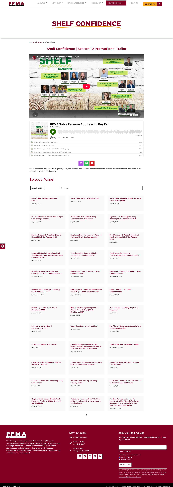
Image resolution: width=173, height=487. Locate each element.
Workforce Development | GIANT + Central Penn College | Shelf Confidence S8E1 (84, 310)
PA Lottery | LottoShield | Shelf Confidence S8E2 (44, 309)
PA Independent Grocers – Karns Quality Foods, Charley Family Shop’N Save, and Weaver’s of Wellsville (85, 346)
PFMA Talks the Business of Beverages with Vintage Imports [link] (47, 218)
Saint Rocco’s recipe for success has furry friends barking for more (85, 473)
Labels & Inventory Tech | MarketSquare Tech (41, 327)
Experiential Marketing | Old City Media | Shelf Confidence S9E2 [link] (83, 254)
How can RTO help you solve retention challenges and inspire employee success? (125, 419)
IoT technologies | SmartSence (43, 344)
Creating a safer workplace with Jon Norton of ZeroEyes (46, 364)
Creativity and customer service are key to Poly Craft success (85, 455)
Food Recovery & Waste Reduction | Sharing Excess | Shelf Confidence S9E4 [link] (124, 237)
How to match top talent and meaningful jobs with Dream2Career (125, 455)
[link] (2, 246)
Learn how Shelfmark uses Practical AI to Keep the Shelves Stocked (125, 382)
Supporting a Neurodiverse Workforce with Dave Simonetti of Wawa (86, 364)
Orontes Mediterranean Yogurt (44, 417)
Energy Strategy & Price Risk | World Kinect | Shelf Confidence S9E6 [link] (46, 236)
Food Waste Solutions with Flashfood (46, 435)
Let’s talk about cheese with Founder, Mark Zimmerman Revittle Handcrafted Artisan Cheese (125, 437)
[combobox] (37, 188)
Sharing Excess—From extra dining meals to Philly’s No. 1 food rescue (45, 473)
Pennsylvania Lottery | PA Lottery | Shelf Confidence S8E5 (45, 291)
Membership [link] (96, 3)
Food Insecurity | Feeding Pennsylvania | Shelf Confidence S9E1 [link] (125, 254)
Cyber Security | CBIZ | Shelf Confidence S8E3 (121, 291)
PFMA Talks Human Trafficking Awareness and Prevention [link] (83, 218)
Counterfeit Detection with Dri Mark (85, 435)
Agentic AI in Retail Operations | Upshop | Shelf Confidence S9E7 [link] (123, 218)
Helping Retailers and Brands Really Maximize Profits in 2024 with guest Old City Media (46, 401)
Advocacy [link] (56, 3)
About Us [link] (41, 3)
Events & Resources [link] (76, 3)
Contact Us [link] (133, 3)
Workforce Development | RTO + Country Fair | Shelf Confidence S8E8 (46, 272)
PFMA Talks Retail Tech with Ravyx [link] (84, 198)
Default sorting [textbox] (38, 188)
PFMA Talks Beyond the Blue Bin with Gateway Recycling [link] (125, 200)
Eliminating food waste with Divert (124, 344)
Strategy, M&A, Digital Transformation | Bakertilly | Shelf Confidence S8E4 (86, 291)
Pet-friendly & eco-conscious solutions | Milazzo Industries (125, 327)
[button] (159, 3)
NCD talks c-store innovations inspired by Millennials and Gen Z (125, 473)
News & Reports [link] (114, 3)
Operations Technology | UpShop (83, 326)
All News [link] (38, 42)
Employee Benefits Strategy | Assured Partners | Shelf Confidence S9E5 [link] (86, 236)
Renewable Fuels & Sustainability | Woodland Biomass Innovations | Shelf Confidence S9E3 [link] (47, 255)
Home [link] (31, 42)
